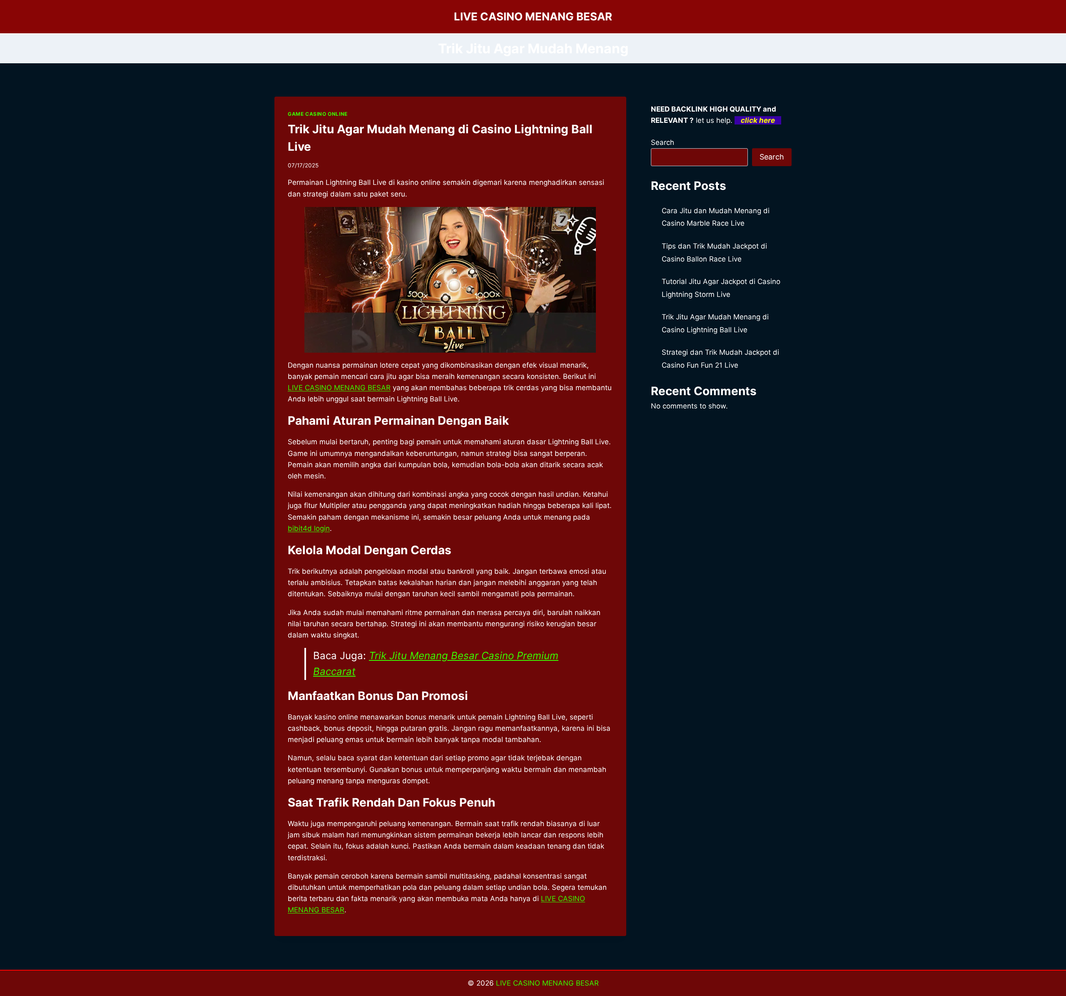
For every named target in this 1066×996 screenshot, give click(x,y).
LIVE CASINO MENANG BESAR (547, 983)
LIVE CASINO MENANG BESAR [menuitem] (339, 387)
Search (662, 142)
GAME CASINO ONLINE (318, 114)
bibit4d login (309, 528)
